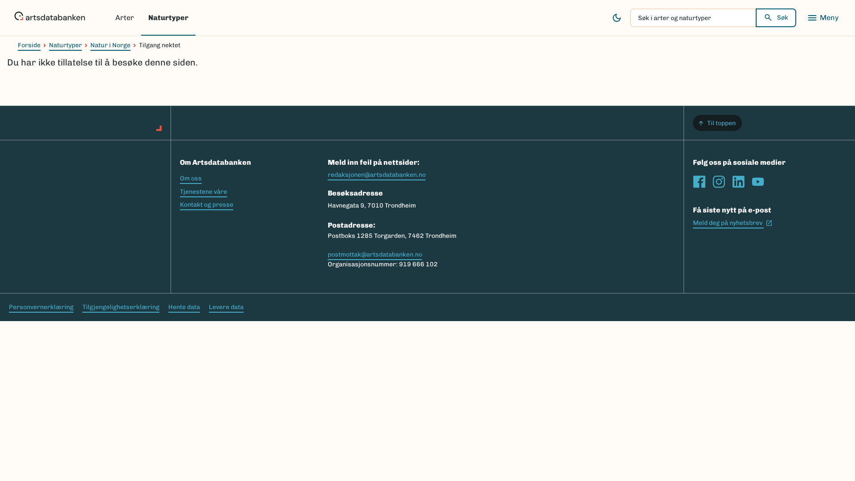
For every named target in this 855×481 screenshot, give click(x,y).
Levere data (226, 307)
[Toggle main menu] (823, 18)
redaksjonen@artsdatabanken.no (377, 175)
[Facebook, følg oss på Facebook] (699, 181)
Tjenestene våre (203, 192)
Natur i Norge (110, 45)
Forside (29, 45)
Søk (782, 17)
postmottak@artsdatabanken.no (375, 254)
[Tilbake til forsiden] (49, 17)
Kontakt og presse (206, 204)
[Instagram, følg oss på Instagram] (718, 181)
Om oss (191, 178)
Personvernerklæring (41, 307)
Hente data (184, 307)
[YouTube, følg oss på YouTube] (758, 181)
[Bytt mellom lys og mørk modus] (617, 18)
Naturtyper (168, 17)
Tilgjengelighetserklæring (120, 307)
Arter (124, 17)
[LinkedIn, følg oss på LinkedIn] (738, 181)
